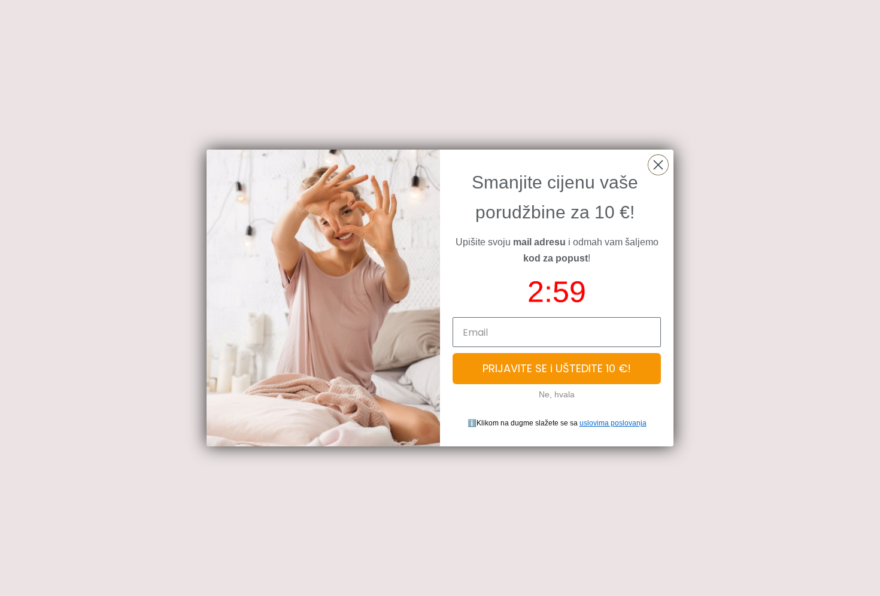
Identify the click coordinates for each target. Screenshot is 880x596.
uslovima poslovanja (613, 423)
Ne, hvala (557, 394)
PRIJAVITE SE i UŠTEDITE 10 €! (557, 368)
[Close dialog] (658, 164)
